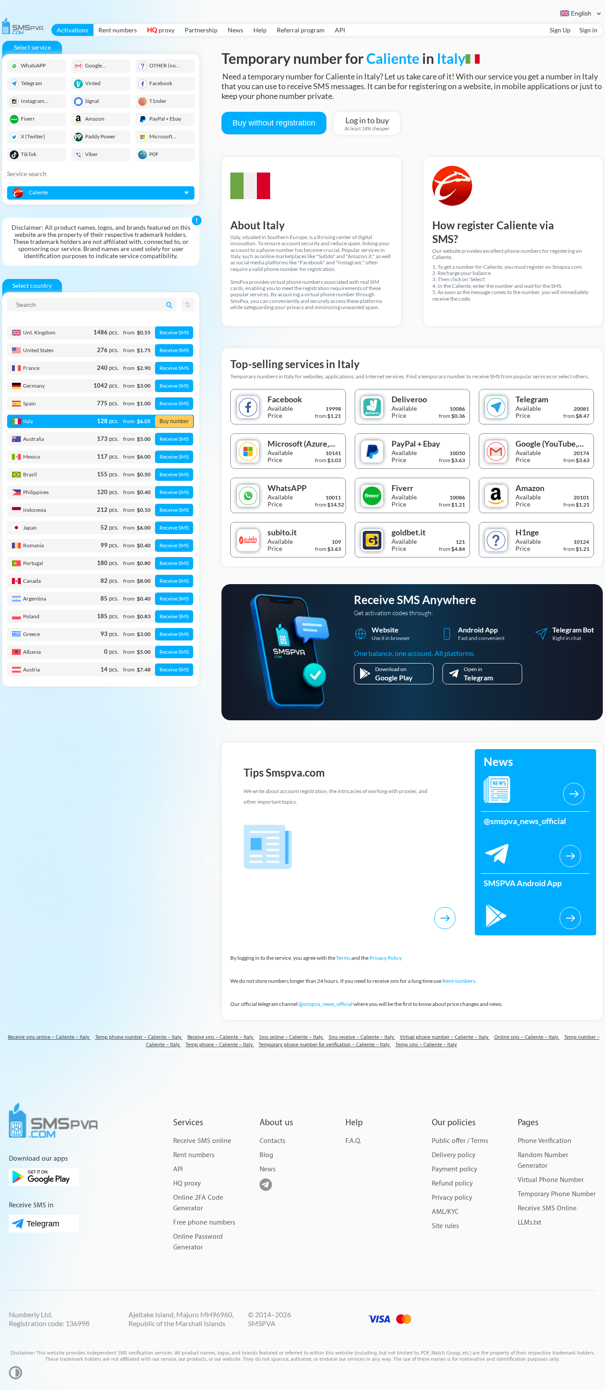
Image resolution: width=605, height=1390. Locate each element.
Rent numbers (117, 30)
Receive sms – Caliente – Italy (221, 1037)
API (340, 30)
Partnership (201, 30)
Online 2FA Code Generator (198, 1203)
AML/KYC (445, 1212)
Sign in (588, 30)
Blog (266, 1155)
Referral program (301, 30)
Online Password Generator (198, 1242)
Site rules (445, 1226)
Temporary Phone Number (557, 1194)
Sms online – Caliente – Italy (291, 1037)
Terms (343, 957)
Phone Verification (544, 1141)
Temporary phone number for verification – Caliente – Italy (325, 1045)
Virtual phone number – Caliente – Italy (445, 1037)
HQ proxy (187, 1183)
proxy (161, 30)
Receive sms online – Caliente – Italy (49, 1037)
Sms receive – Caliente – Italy (362, 1037)
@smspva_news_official (326, 1004)
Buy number (174, 421)
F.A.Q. (353, 1141)
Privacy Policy (385, 957)
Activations (72, 30)
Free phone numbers (204, 1222)
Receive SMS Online (547, 1208)
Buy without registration (274, 122)
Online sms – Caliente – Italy (527, 1037)
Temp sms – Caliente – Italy (426, 1045)
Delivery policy (453, 1155)
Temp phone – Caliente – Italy (220, 1045)
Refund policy (452, 1183)
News (235, 30)
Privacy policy (452, 1198)
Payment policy (454, 1169)
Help (260, 30)
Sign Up (560, 30)
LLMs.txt (529, 1222)
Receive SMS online (202, 1141)
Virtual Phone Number (551, 1180)
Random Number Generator (543, 1160)
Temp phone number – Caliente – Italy (139, 1037)
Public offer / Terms (460, 1141)
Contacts (272, 1141)
